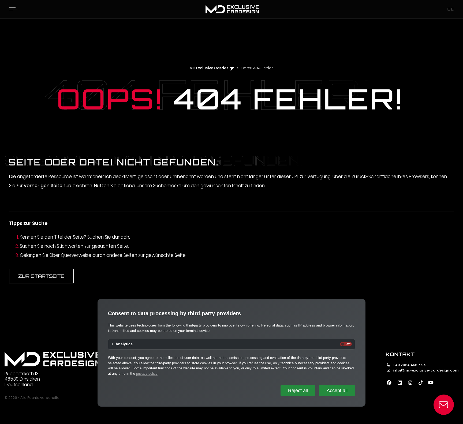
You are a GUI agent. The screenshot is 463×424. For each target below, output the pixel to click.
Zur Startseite (41, 276)
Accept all (337, 390)
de (451, 9)
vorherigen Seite (43, 185)
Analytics (124, 344)
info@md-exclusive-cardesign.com (425, 370)
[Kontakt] (444, 405)
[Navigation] (13, 9)
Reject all (298, 390)
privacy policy (147, 374)
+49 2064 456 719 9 (409, 364)
